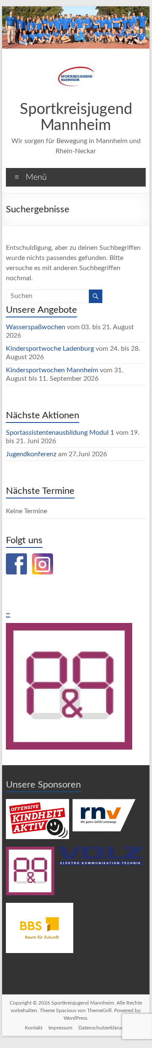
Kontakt (34, 1027)
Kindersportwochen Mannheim (53, 370)
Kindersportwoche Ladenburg (50, 348)
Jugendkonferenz (31, 454)
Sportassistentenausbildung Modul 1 (60, 432)
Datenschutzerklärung (102, 1027)
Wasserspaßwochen (35, 327)
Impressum (60, 1027)
